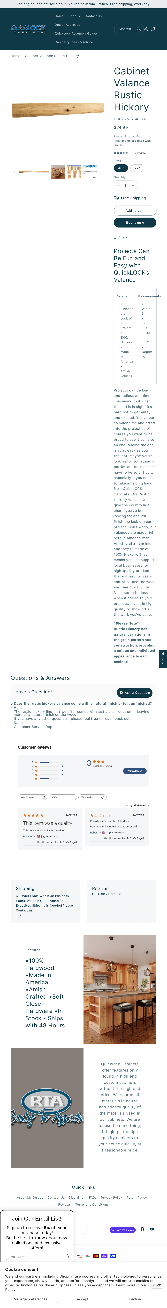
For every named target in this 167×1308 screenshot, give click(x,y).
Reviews (64, 1204)
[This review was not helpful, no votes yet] (73, 842)
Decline (135, 1299)
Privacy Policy (111, 1197)
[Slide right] (101, 172)
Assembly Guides (30, 1197)
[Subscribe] (82, 1229)
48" (121, 168)
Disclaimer (77, 1197)
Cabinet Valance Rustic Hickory (52, 56)
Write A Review (135, 771)
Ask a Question (137, 693)
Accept (82, 1299)
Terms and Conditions (92, 1204)
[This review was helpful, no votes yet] (67, 842)
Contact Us (56, 1197)
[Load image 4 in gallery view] (74, 172)
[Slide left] (14, 172)
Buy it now (135, 223)
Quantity (120, 177)
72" (137, 168)
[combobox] (129, 29)
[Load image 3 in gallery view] (58, 172)
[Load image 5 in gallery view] (90, 172)
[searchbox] (29, 797)
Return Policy (137, 1197)
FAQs (93, 1197)
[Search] (139, 29)
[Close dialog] (70, 1214)
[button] (74, 16)
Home (15, 56)
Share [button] (123, 237)
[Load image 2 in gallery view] (42, 172)
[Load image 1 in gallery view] (26, 172)
